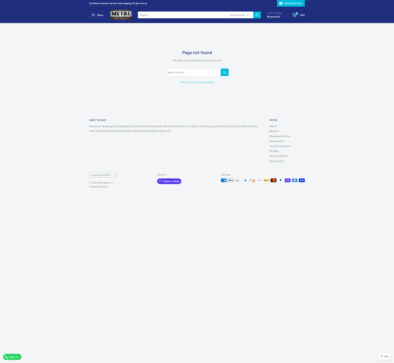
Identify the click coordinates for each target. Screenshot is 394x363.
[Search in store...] (225, 72)
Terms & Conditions (280, 146)
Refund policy (276, 160)
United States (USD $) (101, 175)
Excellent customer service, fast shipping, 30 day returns (118, 3)
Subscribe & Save (293, 3)
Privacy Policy (276, 140)
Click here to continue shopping (197, 82)
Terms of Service (278, 155)
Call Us (13, 357)
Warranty (274, 130)
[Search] (257, 15)
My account (273, 16)
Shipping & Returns (279, 136)
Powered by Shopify (98, 186)
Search (273, 126)
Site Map (273, 150)
